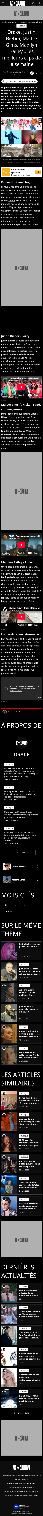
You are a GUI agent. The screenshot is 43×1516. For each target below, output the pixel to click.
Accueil (3, 22)
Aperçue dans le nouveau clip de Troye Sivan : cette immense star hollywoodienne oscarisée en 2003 (29, 1124)
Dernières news (13, 22)
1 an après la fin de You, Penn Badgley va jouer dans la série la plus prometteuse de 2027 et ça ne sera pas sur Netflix (29, 1339)
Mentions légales (20, 1479)
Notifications (9, 1496)
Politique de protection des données (20, 1487)
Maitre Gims (29, 413)
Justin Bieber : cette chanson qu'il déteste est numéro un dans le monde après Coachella (29, 974)
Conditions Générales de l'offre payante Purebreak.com (20, 1491)
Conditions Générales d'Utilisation (13, 1475)
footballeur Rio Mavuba (27, 434)
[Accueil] (17, 3)
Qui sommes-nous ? (32, 1475)
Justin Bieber (19, 866)
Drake (11, 200)
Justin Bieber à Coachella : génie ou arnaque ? (28, 1009)
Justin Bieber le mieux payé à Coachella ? (29, 945)
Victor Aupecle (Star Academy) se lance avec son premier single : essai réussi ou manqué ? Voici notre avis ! (29, 1210)
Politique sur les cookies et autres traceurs (20, 1483)
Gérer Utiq (18, 1496)
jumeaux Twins (17, 430)
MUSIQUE (20, 905)
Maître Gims (18, 879)
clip (6, 905)
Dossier (8, 911)
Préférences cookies (31, 1496)
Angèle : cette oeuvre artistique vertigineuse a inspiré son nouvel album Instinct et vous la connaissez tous (29, 1381)
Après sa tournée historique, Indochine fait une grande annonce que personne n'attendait (29, 1166)
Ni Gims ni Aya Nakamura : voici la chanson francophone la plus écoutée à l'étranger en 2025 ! (29, 1145)
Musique (23, 22)
